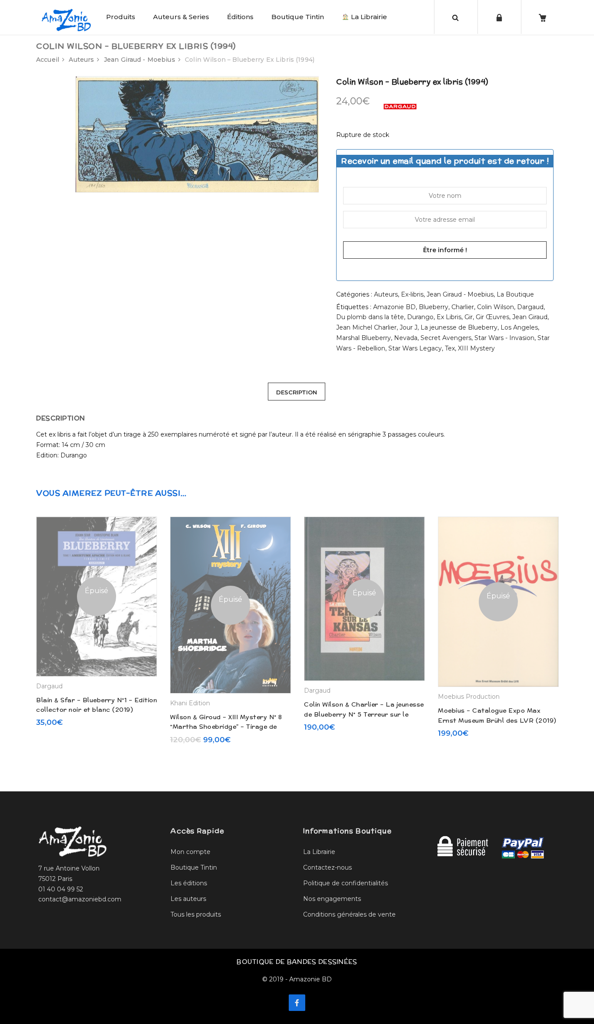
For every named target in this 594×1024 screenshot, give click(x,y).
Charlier (462, 307)
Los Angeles (519, 327)
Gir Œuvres (492, 317)
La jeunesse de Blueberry (458, 327)
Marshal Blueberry (363, 338)
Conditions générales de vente (349, 914)
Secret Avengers (445, 338)
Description (296, 392)
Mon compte (190, 852)
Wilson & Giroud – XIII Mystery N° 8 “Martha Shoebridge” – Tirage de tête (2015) (226, 727)
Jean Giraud (529, 317)
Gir (468, 317)
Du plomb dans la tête (370, 317)
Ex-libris (412, 294)
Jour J (408, 327)
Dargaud (530, 307)
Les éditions (188, 883)
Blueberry (433, 307)
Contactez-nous (327, 867)
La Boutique (515, 294)
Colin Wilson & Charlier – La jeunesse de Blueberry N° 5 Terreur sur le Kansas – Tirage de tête (364, 714)
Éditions (240, 17)
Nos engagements (332, 899)
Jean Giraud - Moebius (139, 59)
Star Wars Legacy (415, 348)
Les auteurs (188, 899)
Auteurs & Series (181, 17)
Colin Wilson (495, 307)
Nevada (405, 338)
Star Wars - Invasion (504, 338)
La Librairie (368, 17)
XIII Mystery (476, 348)
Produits (120, 17)
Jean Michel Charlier (366, 327)
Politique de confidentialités (345, 883)
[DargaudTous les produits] (400, 106)
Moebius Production (469, 696)
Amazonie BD (394, 307)
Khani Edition (190, 703)
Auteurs (81, 59)
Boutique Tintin (297, 17)
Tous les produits (195, 914)
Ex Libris (449, 317)
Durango (420, 317)
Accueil (47, 59)
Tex (450, 348)
